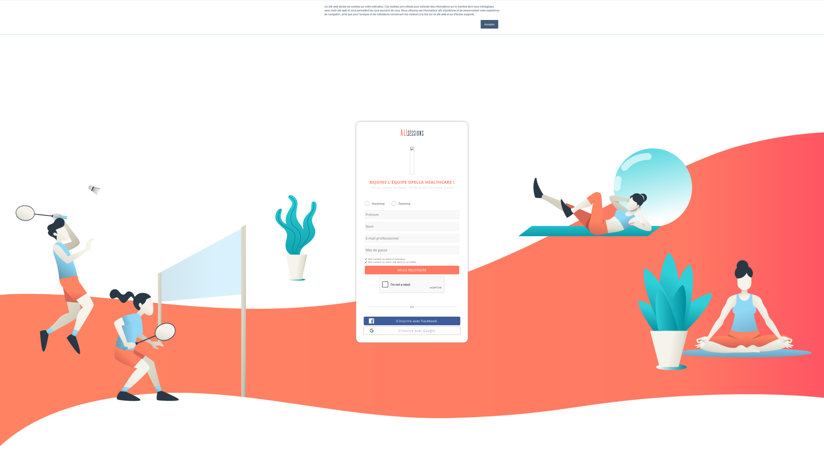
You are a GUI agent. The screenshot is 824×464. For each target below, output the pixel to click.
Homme (378, 203)
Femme (404, 203)
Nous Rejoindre (412, 270)
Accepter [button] (489, 24)
